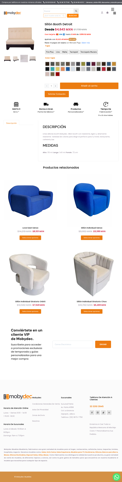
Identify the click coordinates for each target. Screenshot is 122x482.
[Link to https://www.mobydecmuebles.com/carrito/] (107, 12)
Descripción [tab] (11, 123)
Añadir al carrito (89, 85)
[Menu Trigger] (112, 9)
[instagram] (97, 412)
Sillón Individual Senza (91, 227)
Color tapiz (50, 58)
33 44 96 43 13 (79, 2)
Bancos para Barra (110, 452)
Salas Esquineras (63, 452)
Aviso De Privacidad (40, 409)
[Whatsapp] (116, 476)
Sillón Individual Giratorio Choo (92, 301)
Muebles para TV (78, 452)
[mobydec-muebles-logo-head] (12, 11)
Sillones (98, 452)
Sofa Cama (51, 452)
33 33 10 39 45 (50, 2)
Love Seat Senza (30, 227)
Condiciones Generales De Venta (46, 404)
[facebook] (92, 412)
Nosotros (36, 421)
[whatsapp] (109, 412)
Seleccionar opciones (30, 238)
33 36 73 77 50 (64, 2)
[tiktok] (103, 412)
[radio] (49, 52)
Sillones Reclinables (18, 455)
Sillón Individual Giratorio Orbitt (30, 301)
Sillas (40, 455)
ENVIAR (103, 344)
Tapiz (47, 46)
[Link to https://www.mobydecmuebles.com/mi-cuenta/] (102, 12)
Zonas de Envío (38, 415)
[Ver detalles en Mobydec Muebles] (30, 200)
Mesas (6, 455)
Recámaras (90, 452)
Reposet (29, 455)
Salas (44, 452)
